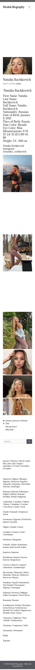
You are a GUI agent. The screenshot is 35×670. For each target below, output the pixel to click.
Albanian (22, 479)
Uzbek (25, 625)
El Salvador (26, 519)
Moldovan (24, 575)
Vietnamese (18, 630)
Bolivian (13, 494)
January (9, 420)
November (25, 466)
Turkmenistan (16, 620)
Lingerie (22, 565)
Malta (26, 572)
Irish (12, 547)
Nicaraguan (19, 585)
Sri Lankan (14, 610)
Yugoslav (6, 640)
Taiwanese (7, 618)
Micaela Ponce (11, 427)
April (28, 461)
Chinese (6, 504)
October (16, 466)
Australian (25, 484)
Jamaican (6, 552)
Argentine (7, 484)
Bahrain (15, 492)
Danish (6, 512)
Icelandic (6, 545)
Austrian (6, 486)
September (7, 466)
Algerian (6, 481)
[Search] (29, 441)
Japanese (15, 552)
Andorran (15, 481)
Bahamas (6, 492)
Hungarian (16, 539)
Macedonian (8, 572)
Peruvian (15, 593)
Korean (24, 557)
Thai (24, 618)
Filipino (6, 527)
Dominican (23, 512)
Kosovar (6, 560)
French (20, 527)
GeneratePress (17, 666)
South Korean (20, 608)
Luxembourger (19, 567)
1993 (7, 423)
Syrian (18, 613)
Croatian (24, 504)
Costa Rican (8, 507)
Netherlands (24, 582)
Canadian (17, 502)
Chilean (25, 502)
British (14, 497)
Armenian (16, 484)
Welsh (5, 635)
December (7, 468)
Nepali (14, 582)
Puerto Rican (24, 595)
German (15, 532)
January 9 (16, 420)
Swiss (13, 613)
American (7, 479)
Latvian (6, 565)
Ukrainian (7, 625)
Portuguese (13, 595)
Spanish (6, 610)
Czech (22, 507)
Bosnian (21, 494)
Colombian (14, 504)
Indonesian (22, 545)
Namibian (7, 582)
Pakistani (6, 593)
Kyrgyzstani (15, 560)
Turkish (6, 620)
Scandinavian (8, 605)
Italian (23, 547)
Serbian (18, 605)
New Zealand (8, 585)
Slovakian (26, 605)
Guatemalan (8, 534)
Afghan (15, 479)
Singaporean (26, 610)
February (14, 461)
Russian (24, 420)
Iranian (6, 547)
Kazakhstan (7, 557)
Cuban (16, 507)
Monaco (15, 577)
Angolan (23, 481)
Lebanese (14, 565)
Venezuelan (7, 630)
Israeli (17, 547)
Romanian (7, 600)
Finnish (13, 527)
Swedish (6, 613)
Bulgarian (22, 497)
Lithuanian (7, 567)
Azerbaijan (15, 486)
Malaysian (18, 572)
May (5, 463)
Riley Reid (10, 430)
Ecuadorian (7, 519)
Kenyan (17, 557)
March (21, 461)
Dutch (5, 514)
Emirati (6, 522)
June (9, 463)
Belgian (6, 494)
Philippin (23, 593)
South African (8, 608)
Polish (5, 595)
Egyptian (17, 519)
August (20, 463)
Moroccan (7, 577)
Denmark (14, 512)
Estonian (13, 522)
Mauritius (7, 575)
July (14, 463)
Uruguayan (17, 625)
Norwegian (15, 587)
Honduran (7, 539)
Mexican (15, 575)
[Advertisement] (17, 33)
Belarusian (23, 492)
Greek (22, 532)
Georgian (6, 532)
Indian (14, 545)
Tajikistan (17, 618)
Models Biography (13, 7)
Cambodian (7, 502)
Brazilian (6, 497)
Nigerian (6, 587)
